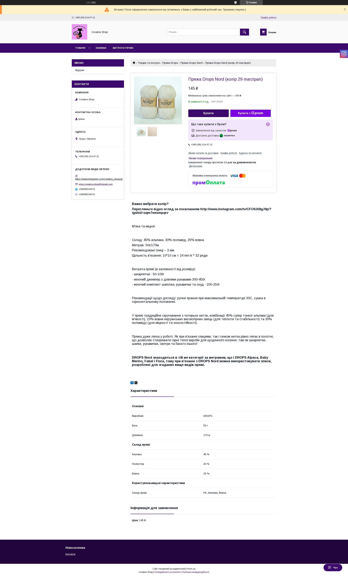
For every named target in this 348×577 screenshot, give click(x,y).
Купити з (244, 113)
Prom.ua (191, 569)
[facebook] (132, 383)
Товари (80, 48)
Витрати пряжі (123, 48)
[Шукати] (244, 32)
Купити (208, 113)
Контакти (70, 554)
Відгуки (79, 70)
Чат (335, 567)
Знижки (101, 48)
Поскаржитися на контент (167, 572)
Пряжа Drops (170, 62)
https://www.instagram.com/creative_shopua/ (99, 179)
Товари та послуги (149, 62)
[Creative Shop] (79, 38)
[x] (135, 383)
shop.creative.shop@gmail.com (96, 184)
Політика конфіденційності (195, 572)
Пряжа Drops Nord (191, 62)
